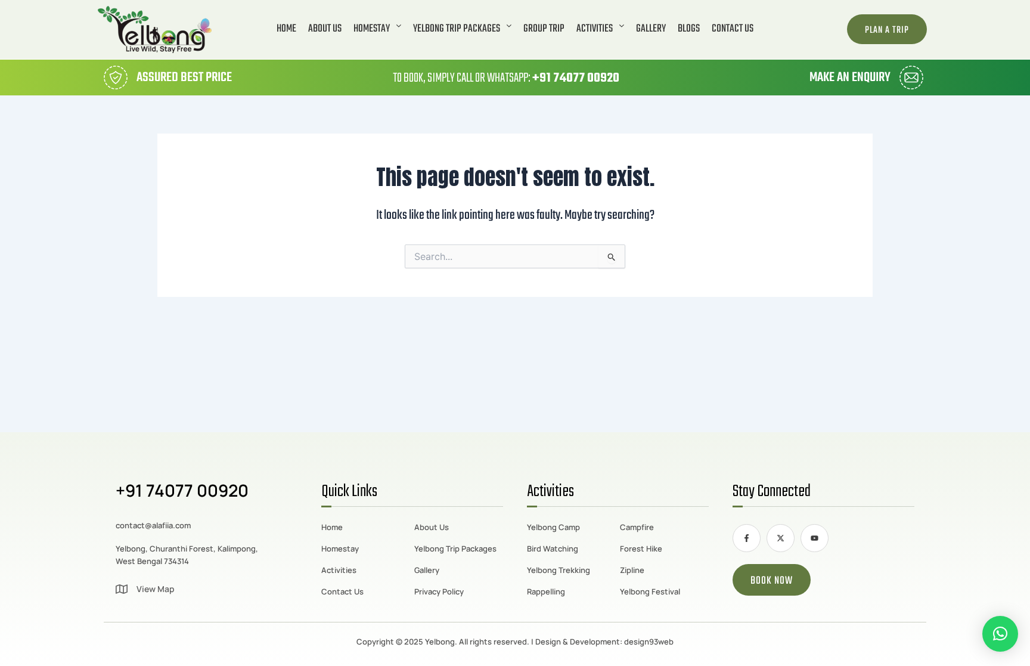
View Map (155, 588)
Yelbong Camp (553, 527)
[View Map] (122, 589)
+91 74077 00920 (575, 78)
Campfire (637, 527)
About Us (325, 29)
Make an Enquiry (850, 77)
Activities (594, 29)
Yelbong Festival (650, 591)
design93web (649, 641)
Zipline (632, 570)
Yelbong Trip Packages (456, 29)
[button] (377, 29)
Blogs (689, 29)
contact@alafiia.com (153, 525)
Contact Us (732, 29)
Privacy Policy (439, 591)
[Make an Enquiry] (911, 77)
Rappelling (546, 591)
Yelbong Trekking (558, 570)
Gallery (651, 29)
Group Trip (543, 29)
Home (286, 29)
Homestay (371, 29)
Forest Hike (641, 548)
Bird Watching (552, 548)
